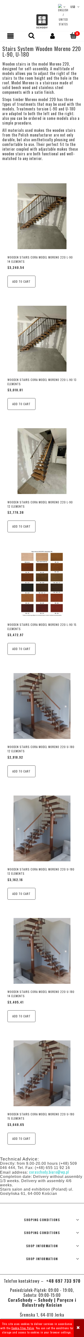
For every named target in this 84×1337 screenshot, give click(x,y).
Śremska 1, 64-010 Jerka (42, 1314)
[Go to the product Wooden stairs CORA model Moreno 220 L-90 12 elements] (42, 461)
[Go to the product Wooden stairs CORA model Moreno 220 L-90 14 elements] (42, 216)
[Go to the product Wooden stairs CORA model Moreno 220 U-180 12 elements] (42, 706)
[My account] (52, 36)
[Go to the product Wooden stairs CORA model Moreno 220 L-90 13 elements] (42, 339)
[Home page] (42, 21)
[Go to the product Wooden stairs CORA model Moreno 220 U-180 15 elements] (42, 1073)
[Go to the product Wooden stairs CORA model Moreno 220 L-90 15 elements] (42, 583)
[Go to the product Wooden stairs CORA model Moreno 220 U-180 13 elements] (42, 828)
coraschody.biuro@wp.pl (49, 1172)
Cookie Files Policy (22, 1328)
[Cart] (73, 35)
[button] (10, 36)
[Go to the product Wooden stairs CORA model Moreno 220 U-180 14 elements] (42, 950)
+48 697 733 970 (62, 1281)
